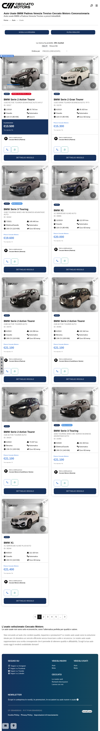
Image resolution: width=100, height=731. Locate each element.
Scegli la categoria (27, 32)
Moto (54, 668)
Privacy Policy (27, 715)
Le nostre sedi (57, 679)
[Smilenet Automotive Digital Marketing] (87, 711)
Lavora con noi (57, 684)
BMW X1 (65, 213)
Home (6, 20)
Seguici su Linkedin (17, 673)
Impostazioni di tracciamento (46, 715)
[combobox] (54, 51)
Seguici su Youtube (17, 671)
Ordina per (36, 51)
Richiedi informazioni (60, 682)
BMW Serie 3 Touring (24, 213)
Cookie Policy (13, 715)
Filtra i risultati (73, 32)
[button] (92, 5)
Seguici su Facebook (17, 668)
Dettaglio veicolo (25, 158)
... (60, 617)
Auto (13, 20)
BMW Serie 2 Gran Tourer (71, 102)
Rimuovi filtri (54, 46)
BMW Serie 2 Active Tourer (23, 102)
